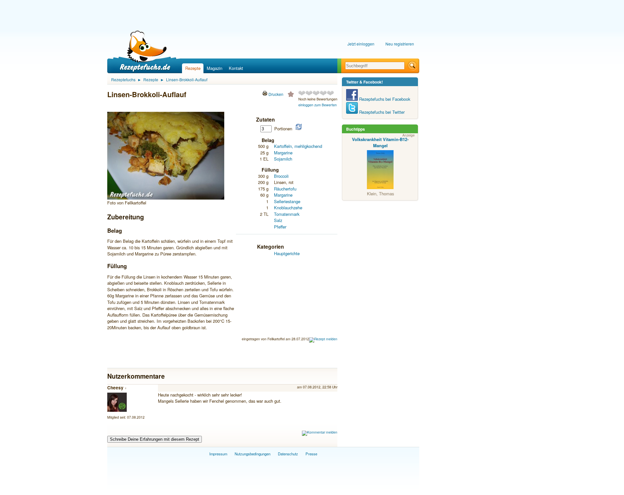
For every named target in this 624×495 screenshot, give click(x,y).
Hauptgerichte (287, 253)
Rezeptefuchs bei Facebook (384, 99)
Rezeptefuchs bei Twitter (381, 112)
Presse (311, 453)
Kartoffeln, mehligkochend (298, 146)
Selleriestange (287, 201)
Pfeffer (280, 227)
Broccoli (281, 176)
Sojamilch (283, 159)
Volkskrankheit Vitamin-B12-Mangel (380, 142)
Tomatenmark (286, 214)
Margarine (283, 153)
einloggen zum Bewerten (317, 104)
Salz (278, 220)
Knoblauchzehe (288, 207)
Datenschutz (288, 453)
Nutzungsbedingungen (252, 453)
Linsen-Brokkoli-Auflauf (186, 79)
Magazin (214, 68)
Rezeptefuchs (123, 79)
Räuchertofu (285, 189)
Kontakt (236, 68)
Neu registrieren (399, 43)
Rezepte (193, 68)
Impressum (218, 453)
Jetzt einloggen (360, 43)
